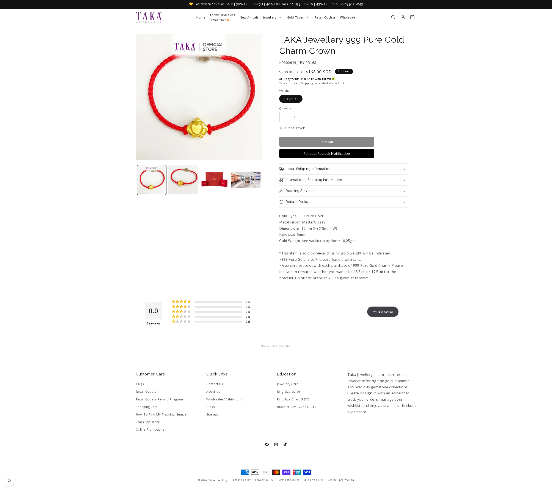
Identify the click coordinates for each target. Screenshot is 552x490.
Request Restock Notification (326, 153)
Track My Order (147, 422)
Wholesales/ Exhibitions (224, 399)
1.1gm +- (293, 99)
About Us (213, 391)
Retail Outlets (146, 391)
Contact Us (214, 384)
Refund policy (242, 479)
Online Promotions (150, 429)
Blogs (210, 407)
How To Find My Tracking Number (162, 414)
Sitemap (212, 414)
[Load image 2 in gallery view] (183, 180)
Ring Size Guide (288, 391)
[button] (393, 17)
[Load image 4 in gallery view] (245, 180)
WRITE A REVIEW (382, 311)
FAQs (140, 384)
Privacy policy (264, 479)
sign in (370, 393)
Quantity (285, 108)
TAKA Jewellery (218, 480)
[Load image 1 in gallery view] (151, 180)
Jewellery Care (287, 384)
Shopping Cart (146, 407)
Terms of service (289, 479)
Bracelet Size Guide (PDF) (296, 407)
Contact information (341, 479)
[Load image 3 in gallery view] (214, 180)
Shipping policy (314, 479)
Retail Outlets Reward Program (159, 399)
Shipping (307, 83)
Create (353, 393)
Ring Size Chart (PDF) (293, 399)
